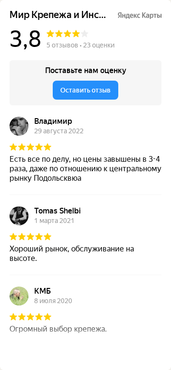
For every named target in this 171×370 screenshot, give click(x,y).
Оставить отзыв (85, 90)
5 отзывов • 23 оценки (80, 45)
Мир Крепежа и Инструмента (59, 14)
